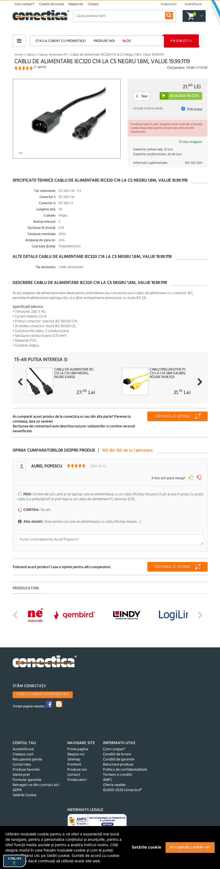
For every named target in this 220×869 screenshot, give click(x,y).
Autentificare (23, 749)
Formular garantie (27, 780)
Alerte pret (21, 775)
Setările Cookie (24, 795)
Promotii (181, 41)
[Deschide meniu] (19, 41)
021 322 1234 (193, 163)
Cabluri (30, 54)
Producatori (77, 780)
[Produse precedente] (20, 382)
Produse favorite (26, 770)
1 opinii (40, 66)
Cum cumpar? (24, 4)
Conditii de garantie (118, 759)
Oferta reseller (114, 785)
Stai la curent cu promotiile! (60, 41)
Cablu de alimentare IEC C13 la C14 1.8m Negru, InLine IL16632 (74, 373)
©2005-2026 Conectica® (122, 790)
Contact (93, 4)
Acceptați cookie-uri (190, 847)
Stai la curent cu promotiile (43, 694)
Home (18, 54)
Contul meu (22, 765)
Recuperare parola (27, 759)
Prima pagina (77, 749)
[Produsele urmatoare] (200, 382)
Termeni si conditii (117, 775)
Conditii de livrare (51, 4)
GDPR (17, 790)
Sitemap (73, 759)
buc (145, 96)
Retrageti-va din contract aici (36, 785)
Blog (127, 41)
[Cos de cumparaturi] (201, 16)
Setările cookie (146, 847)
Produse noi (104, 41)
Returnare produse (118, 765)
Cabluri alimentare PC (53, 54)
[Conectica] (45, 662)
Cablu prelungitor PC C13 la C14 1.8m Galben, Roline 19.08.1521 (168, 373)
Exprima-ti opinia (172, 416)
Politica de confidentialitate (125, 770)
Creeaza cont (23, 754)
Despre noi (75, 4)
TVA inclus (194, 109)
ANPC (107, 780)
